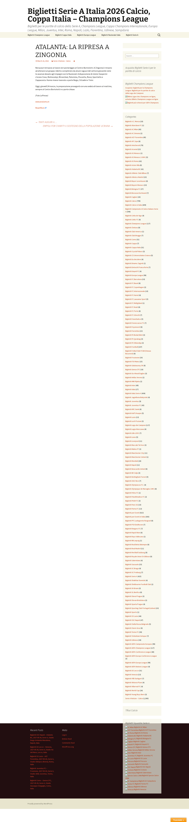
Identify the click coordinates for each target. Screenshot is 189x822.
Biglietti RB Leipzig (132, 540)
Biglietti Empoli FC (132, 271)
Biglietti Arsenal (131, 149)
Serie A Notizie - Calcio (62, 61)
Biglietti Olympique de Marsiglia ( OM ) (139, 489)
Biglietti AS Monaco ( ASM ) (135, 157)
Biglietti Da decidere (133, 259)
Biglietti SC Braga (132, 568)
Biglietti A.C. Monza (132, 121)
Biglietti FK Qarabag (133, 339)
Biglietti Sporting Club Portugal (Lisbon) (140, 608)
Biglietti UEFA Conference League (138, 652)
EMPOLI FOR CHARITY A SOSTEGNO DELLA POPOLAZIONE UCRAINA (78, 125)
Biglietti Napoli (130, 465)
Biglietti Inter (130, 385)
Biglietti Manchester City (134, 453)
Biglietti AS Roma (131, 161)
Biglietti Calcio (130, 201)
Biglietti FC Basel (131, 283)
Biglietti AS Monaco (132, 153)
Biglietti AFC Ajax (131, 141)
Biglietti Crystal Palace (133, 251)
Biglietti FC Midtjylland (133, 303)
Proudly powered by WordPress (40, 803)
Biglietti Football (131, 347)
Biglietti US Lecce (132, 670)
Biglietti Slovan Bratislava (135, 600)
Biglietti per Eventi (132, 513)
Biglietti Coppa (131, 243)
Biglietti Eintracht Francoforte (136, 267)
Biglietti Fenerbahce (133, 319)
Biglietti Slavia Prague (133, 596)
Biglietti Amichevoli (132, 145)
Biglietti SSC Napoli (132, 620)
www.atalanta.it (42, 101)
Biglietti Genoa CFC (132, 369)
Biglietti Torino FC (132, 632)
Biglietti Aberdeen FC (133, 125)
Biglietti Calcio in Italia (133, 205)
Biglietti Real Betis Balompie (136, 544)
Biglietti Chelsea (131, 227)
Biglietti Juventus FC (133, 405)
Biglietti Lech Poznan (133, 421)
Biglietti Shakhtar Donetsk (135, 580)
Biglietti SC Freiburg (133, 572)
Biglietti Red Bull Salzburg (135, 552)
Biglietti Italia (130, 389)
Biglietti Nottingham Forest (135, 477)
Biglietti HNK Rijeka (132, 381)
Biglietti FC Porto (131, 311)
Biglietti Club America (133, 231)
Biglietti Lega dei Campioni (135, 425)
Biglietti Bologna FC (132, 189)
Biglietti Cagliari (131, 197)
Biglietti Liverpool (132, 441)
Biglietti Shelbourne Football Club (138, 584)
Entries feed (67, 739)
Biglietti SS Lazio (131, 616)
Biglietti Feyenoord (132, 327)
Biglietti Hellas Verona (133, 377)
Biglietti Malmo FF (132, 449)
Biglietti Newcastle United (135, 469)
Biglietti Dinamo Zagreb (134, 263)
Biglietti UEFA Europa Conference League (141, 656)
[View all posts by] (74, 61)
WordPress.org (68, 747)
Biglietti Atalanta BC (132, 169)
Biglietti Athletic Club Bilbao (135, 173)
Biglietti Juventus (132, 401)
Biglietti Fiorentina (132, 331)
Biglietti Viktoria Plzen (133, 682)
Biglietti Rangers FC (132, 528)
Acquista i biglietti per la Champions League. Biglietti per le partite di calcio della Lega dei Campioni (140, 90)
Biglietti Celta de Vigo (133, 215)
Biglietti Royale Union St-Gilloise (137, 556)
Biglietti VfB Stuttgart (133, 678)
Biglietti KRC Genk (132, 409)
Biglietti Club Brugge (133, 235)
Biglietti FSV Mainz (132, 361)
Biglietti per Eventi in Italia (135, 517)
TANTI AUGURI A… (46, 122)
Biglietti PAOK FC (131, 501)
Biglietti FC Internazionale (135, 291)
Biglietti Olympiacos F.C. (134, 485)
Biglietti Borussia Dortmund (135, 193)
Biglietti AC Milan (131, 129)
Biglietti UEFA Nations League (136, 666)
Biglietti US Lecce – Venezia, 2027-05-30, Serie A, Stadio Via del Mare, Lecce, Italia (41, 749)
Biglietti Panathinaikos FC (135, 497)
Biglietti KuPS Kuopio (133, 413)
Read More (40, 108)
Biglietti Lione (130, 437)
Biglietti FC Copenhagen (134, 287)
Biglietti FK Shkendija (133, 343)
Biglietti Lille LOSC (132, 433)
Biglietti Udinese (131, 640)
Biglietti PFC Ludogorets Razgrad (138, 521)
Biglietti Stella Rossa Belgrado (137, 624)
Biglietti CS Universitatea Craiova (138, 255)
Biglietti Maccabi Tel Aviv (134, 445)
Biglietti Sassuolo (132, 564)
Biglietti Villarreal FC (133, 686)
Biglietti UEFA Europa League (136, 662)
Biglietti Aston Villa (132, 165)
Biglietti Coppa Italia (63, 35)
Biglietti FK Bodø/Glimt (134, 335)
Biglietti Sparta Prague (134, 604)
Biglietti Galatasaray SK (134, 365)
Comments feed (68, 743)
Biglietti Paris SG (131, 505)
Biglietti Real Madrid (133, 548)
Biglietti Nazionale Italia (110, 35)
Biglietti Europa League (86, 35)
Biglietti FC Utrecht (132, 315)
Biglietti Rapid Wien (132, 532)
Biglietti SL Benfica (132, 592)
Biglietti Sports (131, 612)
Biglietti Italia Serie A (133, 393)
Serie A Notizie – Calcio (134, 698)
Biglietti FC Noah (131, 307)
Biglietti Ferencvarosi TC (134, 323)
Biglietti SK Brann (131, 588)
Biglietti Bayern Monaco (134, 185)
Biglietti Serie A (132, 35)
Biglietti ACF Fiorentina (134, 137)
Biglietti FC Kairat (131, 295)
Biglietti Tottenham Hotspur (135, 636)
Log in (64, 735)
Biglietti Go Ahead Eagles (135, 373)
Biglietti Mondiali (131, 461)
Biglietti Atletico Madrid (134, 177)
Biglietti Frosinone (132, 357)
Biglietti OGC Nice (132, 481)
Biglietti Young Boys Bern (135, 694)
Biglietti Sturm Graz (132, 628)
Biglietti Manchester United (135, 457)
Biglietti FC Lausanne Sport (135, 299)
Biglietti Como (130, 239)
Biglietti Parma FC (132, 509)
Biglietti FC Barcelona (133, 279)
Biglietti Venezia (131, 674)
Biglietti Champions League (39, 35)
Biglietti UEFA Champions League (137, 648)
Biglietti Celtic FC (131, 219)
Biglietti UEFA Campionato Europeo (138, 644)
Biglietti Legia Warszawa (134, 429)
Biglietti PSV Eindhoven (134, 524)
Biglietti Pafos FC (131, 493)
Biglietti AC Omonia (132, 133)
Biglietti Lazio (130, 417)
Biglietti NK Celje (131, 473)
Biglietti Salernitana (132, 560)
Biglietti (140, 727)
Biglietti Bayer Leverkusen (135, 181)
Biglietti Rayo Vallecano (134, 536)
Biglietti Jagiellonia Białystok (136, 397)
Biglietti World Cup (132, 690)
